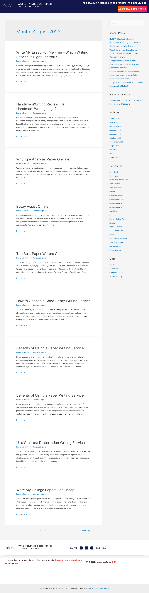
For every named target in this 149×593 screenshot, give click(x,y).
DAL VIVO (138, 3)
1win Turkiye (114, 184)
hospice (112, 215)
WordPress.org (115, 276)
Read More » (21, 81)
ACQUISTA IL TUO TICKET (132, 8)
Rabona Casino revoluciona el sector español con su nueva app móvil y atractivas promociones (124, 75)
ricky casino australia (118, 239)
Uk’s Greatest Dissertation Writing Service (50, 443)
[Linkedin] (91, 547)
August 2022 (114, 146)
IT (145, 3)
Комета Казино (115, 250)
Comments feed (116, 272)
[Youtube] (86, 547)
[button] (101, 548)
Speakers (121, 3)
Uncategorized (115, 246)
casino (112, 192)
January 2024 (115, 134)
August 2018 (114, 157)
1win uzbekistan (116, 188)
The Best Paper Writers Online (40, 254)
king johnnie (114, 223)
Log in (111, 265)
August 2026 (114, 118)
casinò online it (115, 207)
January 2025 (115, 130)
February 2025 (115, 126)
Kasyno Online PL (116, 219)
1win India (113, 176)
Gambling (113, 211)
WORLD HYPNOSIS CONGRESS (35, 4)
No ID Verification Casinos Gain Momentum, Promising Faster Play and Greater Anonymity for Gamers (125, 42)
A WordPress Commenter (119, 100)
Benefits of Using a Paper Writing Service (50, 348)
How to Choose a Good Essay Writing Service (53, 301)
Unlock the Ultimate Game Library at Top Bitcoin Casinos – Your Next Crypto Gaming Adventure (126, 53)
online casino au (116, 231)
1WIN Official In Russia (118, 180)
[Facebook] (81, 547)
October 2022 (115, 138)
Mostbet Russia (115, 227)
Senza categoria (39, 61)
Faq (130, 3)
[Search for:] (126, 23)
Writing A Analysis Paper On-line (42, 159)
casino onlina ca (116, 199)
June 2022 (113, 154)
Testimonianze (106, 3)
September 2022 (116, 142)
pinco (111, 235)
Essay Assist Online (32, 206)
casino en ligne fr (116, 195)
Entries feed (114, 269)
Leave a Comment (23, 61)
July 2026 (113, 122)
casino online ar (115, 203)
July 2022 (113, 150)
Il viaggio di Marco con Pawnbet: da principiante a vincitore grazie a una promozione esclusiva (124, 64)
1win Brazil (113, 172)
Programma (90, 3)
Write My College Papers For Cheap (45, 490)
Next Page (88, 531)
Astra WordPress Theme (99, 588)
